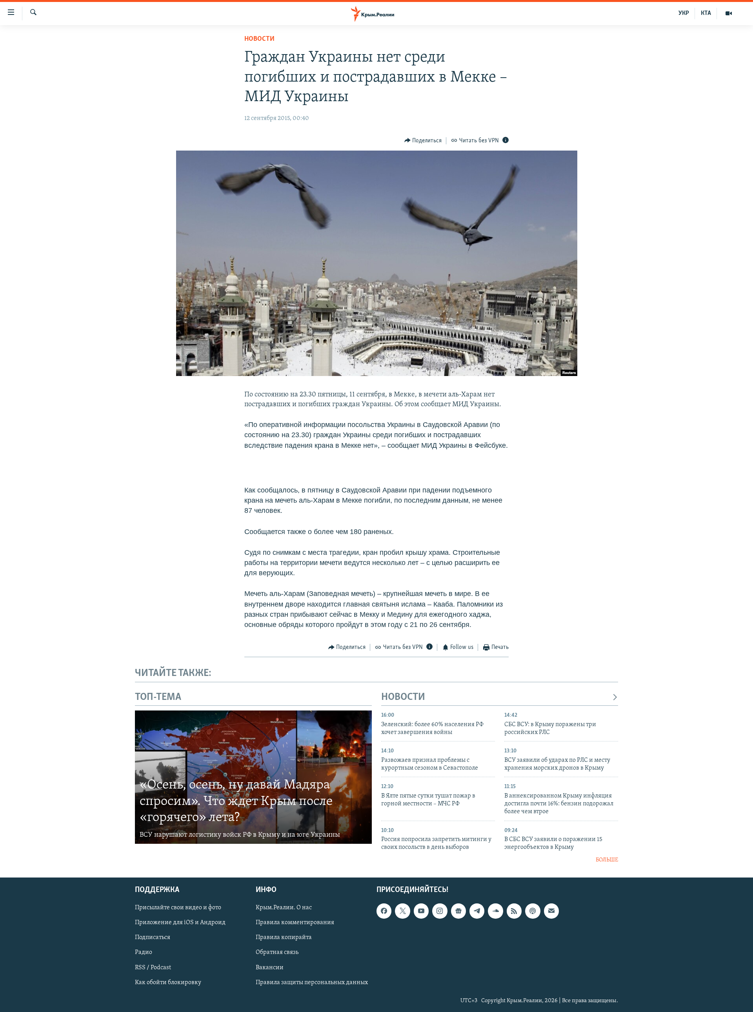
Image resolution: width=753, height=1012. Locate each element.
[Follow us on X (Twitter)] (402, 910)
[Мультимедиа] (728, 13)
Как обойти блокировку (168, 982)
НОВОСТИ (403, 697)
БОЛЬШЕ (607, 860)
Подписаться (152, 938)
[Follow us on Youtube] (421, 910)
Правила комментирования (295, 923)
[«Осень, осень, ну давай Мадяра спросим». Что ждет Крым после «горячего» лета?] (253, 777)
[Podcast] (532, 910)
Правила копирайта (284, 938)
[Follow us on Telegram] (476, 910)
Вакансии (270, 968)
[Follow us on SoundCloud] (495, 910)
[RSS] (514, 910)
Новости (259, 39)
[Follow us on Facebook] (383, 910)
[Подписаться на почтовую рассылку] (551, 910)
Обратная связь (277, 953)
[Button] (423, 141)
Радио (143, 953)
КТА (706, 13)
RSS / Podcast (153, 968)
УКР (683, 13)
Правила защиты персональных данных (312, 982)
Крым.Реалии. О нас (284, 908)
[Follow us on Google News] (458, 910)
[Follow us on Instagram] (439, 910)
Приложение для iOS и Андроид (180, 923)
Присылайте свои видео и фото (178, 908)
